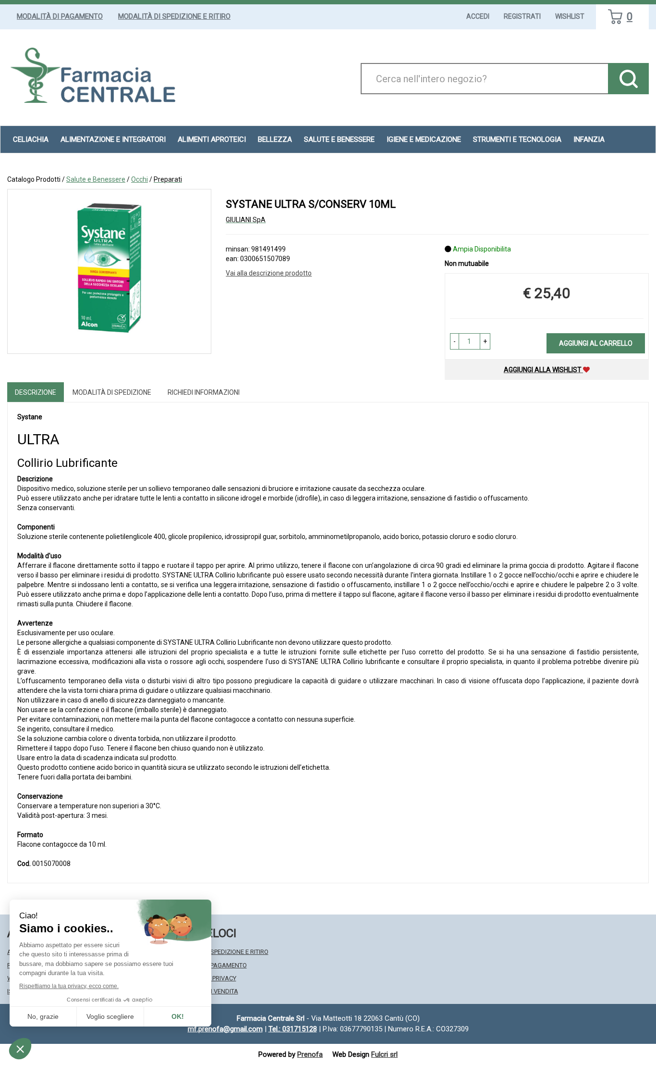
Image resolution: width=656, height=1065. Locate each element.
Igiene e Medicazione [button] (424, 139)
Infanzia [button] (589, 139)
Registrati (522, 16)
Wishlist (569, 16)
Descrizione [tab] (35, 392)
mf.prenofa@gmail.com (225, 1029)
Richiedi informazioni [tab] (204, 392)
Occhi (139, 179)
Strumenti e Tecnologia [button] (517, 139)
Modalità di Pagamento (60, 16)
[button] (454, 341)
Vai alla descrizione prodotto (269, 273)
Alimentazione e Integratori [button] (113, 139)
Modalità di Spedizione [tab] (112, 392)
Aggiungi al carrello (595, 343)
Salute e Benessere (95, 179)
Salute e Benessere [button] (339, 139)
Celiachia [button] (31, 139)
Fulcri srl (384, 1054)
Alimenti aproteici (212, 139)
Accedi (477, 16)
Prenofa (310, 1054)
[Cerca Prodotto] (628, 78)
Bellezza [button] (275, 139)
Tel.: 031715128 (292, 1029)
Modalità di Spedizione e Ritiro (174, 16)
